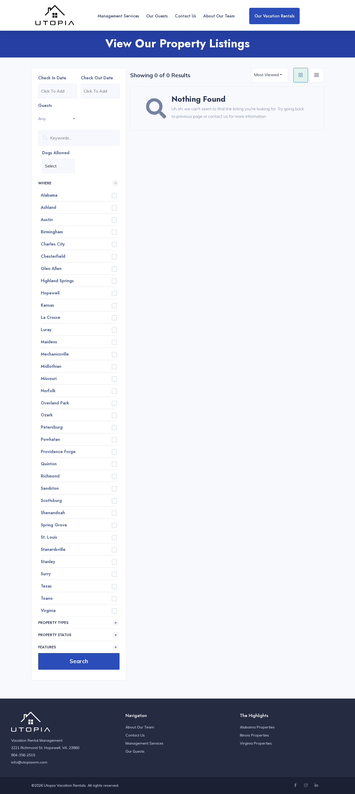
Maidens (49, 342)
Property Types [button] (53, 622)
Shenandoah (53, 513)
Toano (47, 598)
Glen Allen (51, 269)
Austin (47, 220)
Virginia (48, 611)
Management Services (118, 16)
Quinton (49, 464)
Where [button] (44, 183)
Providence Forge (58, 452)
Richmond (50, 476)
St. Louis (49, 537)
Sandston (50, 488)
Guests (45, 105)
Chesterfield (53, 256)
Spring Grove (54, 525)
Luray (46, 330)
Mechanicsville (55, 354)
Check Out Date (97, 78)
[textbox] (57, 118)
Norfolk (48, 391)
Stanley (48, 562)
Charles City (53, 244)
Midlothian (51, 366)
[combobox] (57, 118)
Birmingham (52, 232)
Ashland (48, 207)
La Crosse (50, 317)
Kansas (47, 305)
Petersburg (52, 427)
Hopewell (50, 293)
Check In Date (52, 78)
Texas (46, 586)
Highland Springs (57, 281)
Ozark (47, 415)
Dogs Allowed (55, 153)
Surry (46, 574)
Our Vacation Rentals (274, 16)
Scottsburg (51, 500)
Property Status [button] (54, 634)
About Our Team (219, 16)
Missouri (49, 379)
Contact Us (185, 16)
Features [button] (47, 647)
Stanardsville (53, 549)
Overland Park (55, 403)
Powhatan (50, 439)
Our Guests (157, 16)
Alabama (49, 195)
